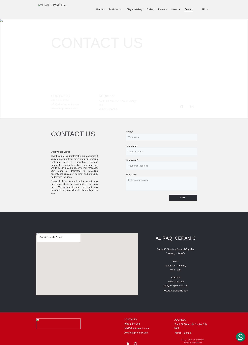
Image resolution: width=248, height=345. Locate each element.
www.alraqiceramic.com (64, 108)
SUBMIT (183, 198)
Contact (188, 9)
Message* (131, 174)
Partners (162, 9)
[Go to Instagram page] (191, 106)
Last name (131, 146)
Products (113, 9)
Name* (129, 131)
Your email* (132, 160)
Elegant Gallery (135, 9)
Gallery (150, 9)
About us (100, 9)
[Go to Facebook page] (181, 106)
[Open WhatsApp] (240, 337)
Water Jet (175, 9)
